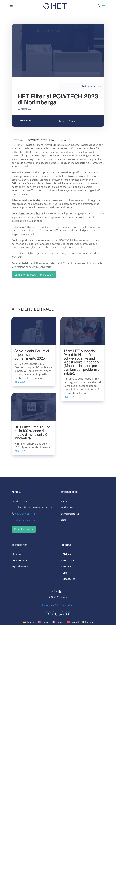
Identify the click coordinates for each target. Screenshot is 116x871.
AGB (57, 604)
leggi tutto (19, 381)
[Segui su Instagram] (67, 613)
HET (14, 145)
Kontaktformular (23, 529)
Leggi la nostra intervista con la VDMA (34, 274)
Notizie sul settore (91, 86)
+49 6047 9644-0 (25, 513)
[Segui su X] (61, 613)
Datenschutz (67, 604)
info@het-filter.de (25, 520)
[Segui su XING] (48, 613)
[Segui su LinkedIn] (54, 613)
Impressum (48, 604)
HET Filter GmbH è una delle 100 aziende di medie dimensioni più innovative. (32, 432)
